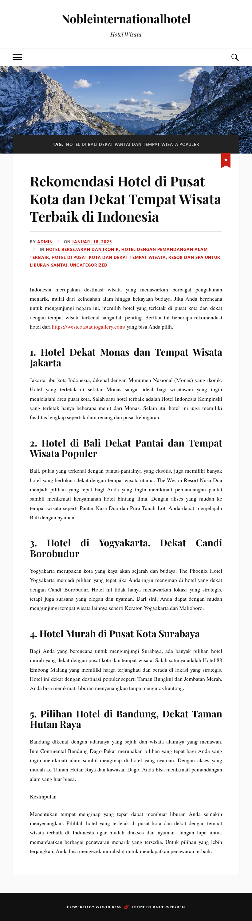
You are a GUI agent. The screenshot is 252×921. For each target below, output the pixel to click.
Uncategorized (89, 265)
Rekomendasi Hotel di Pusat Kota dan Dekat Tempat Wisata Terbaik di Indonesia (125, 198)
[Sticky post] (225, 159)
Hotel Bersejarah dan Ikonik (82, 249)
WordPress (108, 906)
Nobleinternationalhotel (126, 18)
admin (45, 241)
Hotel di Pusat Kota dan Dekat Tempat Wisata (109, 257)
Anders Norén (169, 906)
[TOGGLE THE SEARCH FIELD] (234, 57)
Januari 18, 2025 (92, 241)
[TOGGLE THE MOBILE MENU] (17, 57)
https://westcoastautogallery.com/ (88, 326)
